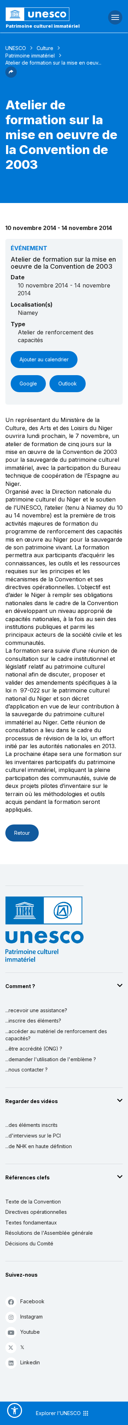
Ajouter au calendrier (44, 359)
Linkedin (30, 1362)
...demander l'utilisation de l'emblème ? (50, 1059)
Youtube (30, 1332)
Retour (22, 833)
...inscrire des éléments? (33, 1021)
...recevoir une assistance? (36, 1010)
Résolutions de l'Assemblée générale (49, 1233)
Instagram (31, 1317)
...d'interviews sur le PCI (33, 1136)
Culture (45, 48)
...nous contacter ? (26, 1070)
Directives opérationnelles (36, 1212)
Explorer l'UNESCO (59, 1413)
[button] (11, 75)
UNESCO (15, 48)
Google (28, 383)
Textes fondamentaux (31, 1223)
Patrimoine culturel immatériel (43, 26)
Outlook (67, 383)
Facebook (32, 1301)
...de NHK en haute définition (38, 1146)
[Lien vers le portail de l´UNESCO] (43, 14)
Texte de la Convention (33, 1202)
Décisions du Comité (29, 1243)
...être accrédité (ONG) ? (33, 1049)
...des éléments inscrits (31, 1125)
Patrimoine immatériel (30, 56)
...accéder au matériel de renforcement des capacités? (56, 1034)
